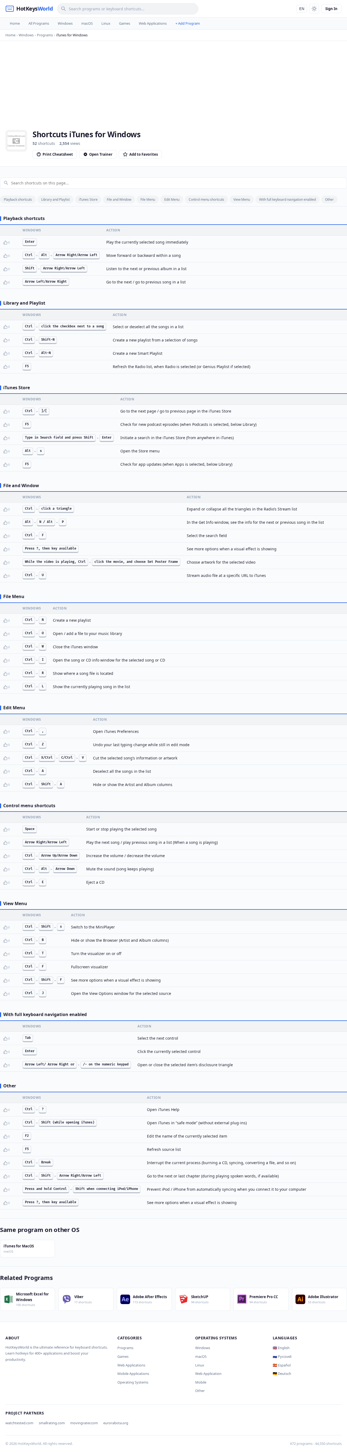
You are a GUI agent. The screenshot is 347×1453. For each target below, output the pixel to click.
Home (15, 23)
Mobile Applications (133, 1373)
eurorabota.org (115, 1422)
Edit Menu (171, 199)
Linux (105, 23)
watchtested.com (19, 1422)
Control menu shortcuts (206, 199)
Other (329, 199)
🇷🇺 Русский (282, 1356)
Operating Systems (132, 1382)
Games (124, 23)
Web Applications (153, 23)
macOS (87, 23)
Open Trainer (101, 154)
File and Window (119, 199)
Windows (65, 23)
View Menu (241, 199)
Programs (125, 1347)
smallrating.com (52, 1422)
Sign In (331, 8)
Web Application (208, 1373)
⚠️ (14, 242)
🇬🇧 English (281, 1347)
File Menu (147, 199)
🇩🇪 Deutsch (282, 1373)
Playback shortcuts (18, 199)
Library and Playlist (55, 199)
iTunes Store (88, 199)
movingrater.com (84, 1422)
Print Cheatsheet (58, 154)
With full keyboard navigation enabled (287, 199)
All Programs (38, 23)
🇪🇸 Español (282, 1365)
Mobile (200, 1382)
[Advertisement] (173, 89)
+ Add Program (187, 23)
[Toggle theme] (314, 9)
